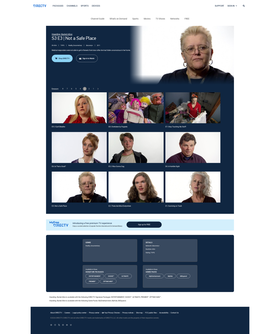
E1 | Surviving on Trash (173, 206)
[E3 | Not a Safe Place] (79, 187)
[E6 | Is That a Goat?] (79, 147)
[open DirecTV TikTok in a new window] (71, 325)
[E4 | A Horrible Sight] (192, 147)
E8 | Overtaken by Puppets (117, 126)
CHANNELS (72, 5)
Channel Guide (97, 18)
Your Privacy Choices (112, 312)
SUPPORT (219, 5)
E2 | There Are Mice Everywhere (119, 206)
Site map (139, 312)
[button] (244, 5)
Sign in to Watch (88, 58)
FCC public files (151, 312)
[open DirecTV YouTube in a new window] (67, 325)
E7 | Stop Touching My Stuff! (175, 126)
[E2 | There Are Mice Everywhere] (136, 187)
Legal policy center (79, 312)
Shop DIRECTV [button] (64, 58)
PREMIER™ (92, 281)
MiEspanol (183, 276)
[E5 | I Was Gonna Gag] (136, 147)
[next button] (98, 89)
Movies (147, 18)
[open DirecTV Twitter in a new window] (59, 325)
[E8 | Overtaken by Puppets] (136, 107)
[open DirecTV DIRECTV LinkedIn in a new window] (51, 325)
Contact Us (175, 312)
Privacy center (93, 312)
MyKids (170, 276)
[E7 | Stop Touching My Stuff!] (192, 107)
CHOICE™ (111, 276)
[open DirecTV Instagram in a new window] (63, 325)
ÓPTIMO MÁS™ (108, 281)
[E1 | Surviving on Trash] (192, 187)
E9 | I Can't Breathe (58, 126)
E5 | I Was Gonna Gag (116, 166)
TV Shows (160, 18)
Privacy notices (127, 312)
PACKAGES (58, 5)
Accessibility (163, 312)
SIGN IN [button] (231, 5)
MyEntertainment (154, 276)
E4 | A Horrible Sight (172, 166)
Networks (174, 18)
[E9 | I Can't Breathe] (79, 107)
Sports (135, 18)
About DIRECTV (56, 312)
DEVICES (96, 5)
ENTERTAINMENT (95, 276)
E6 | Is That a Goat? (59, 166)
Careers (67, 312)
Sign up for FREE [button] (144, 224)
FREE (187, 18)
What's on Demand (118, 18)
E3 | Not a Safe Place (59, 206)
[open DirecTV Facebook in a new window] (55, 325)
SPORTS (85, 5)
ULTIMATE (125, 276)
